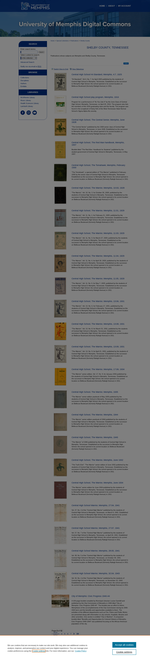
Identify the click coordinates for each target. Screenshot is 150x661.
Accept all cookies (124, 645)
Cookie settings (38, 651)
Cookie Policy (80, 651)
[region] (75, 648)
